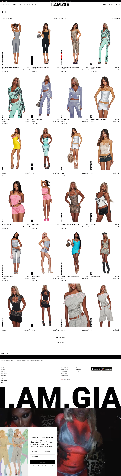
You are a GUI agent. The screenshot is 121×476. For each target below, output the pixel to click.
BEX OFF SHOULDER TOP (68, 329)
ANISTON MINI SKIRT (37, 329)
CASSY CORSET (95, 172)
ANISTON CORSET (7, 329)
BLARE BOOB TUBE (7, 224)
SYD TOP (93, 224)
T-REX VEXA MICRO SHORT (98, 379)
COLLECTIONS (21, 4)
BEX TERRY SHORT (96, 329)
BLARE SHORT (36, 224)
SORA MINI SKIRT (95, 276)
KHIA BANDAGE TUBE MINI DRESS (70, 431)
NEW (7, 4)
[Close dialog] (54, 429)
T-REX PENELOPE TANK (67, 379)
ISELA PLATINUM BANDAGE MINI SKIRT (70, 173)
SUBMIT (42, 462)
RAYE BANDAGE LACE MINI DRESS (11, 172)
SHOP (2, 4)
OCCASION (30, 4)
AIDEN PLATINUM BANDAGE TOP (70, 224)
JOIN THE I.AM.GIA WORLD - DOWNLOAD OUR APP (60, 1)
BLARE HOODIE (6, 119)
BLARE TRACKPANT (96, 67)
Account (117, 1)
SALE (36, 4)
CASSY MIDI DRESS (37, 172)
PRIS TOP (4, 379)
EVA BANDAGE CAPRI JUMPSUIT (11, 67)
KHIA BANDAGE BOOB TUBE (98, 119)
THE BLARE (13, 4)
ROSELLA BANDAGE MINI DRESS (70, 276)
